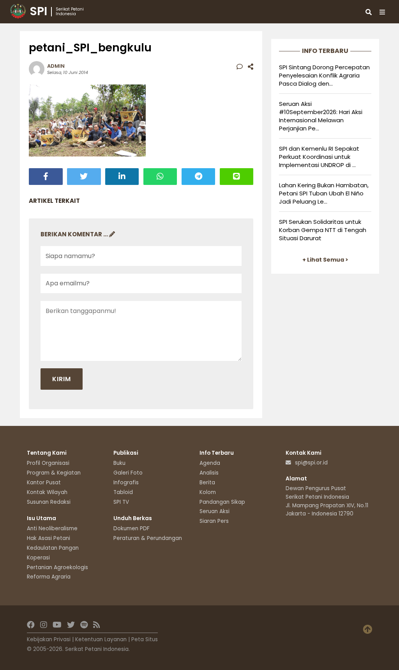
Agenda (210, 463)
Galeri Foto (128, 473)
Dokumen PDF (131, 528)
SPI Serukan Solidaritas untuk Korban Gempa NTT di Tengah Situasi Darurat (322, 230)
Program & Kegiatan (54, 473)
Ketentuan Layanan (101, 639)
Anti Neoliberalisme (52, 528)
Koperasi (38, 557)
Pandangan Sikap (222, 502)
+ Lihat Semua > (325, 260)
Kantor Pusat (44, 482)
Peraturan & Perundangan (147, 538)
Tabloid (123, 492)
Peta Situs (144, 639)
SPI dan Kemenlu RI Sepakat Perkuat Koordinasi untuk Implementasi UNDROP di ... (319, 156)
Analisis (209, 473)
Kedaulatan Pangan (53, 548)
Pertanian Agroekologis (57, 567)
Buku (119, 463)
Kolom (208, 492)
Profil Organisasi (48, 463)
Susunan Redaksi (49, 502)
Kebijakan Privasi (49, 639)
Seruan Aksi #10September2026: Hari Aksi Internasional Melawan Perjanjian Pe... (320, 116)
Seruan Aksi (215, 511)
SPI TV (121, 502)
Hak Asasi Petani (48, 538)
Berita (207, 482)
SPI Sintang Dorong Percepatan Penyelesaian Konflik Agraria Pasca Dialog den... (324, 75)
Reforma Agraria (49, 576)
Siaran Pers (214, 521)
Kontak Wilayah (47, 492)
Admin (56, 66)
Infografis (126, 482)
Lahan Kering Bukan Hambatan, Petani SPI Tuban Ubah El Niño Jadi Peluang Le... (324, 193)
